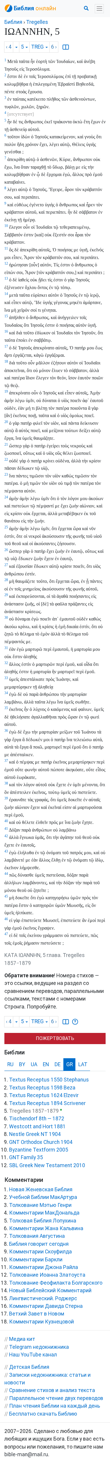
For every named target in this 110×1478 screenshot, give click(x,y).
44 (6, 874)
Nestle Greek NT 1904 (35, 1134)
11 (6, 248)
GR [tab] (69, 1064)
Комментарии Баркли (35, 1260)
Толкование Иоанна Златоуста (47, 1275)
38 (6, 783)
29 (6, 595)
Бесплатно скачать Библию (43, 1414)
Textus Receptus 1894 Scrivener (47, 1103)
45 (6, 896)
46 (6, 919)
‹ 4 (8, 47)
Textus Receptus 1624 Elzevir (44, 1095)
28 (6, 580)
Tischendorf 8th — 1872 (36, 1119)
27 (6, 565)
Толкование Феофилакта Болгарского (55, 1283)
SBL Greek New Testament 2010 (47, 1165)
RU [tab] (10, 1064)
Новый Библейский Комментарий (50, 1290)
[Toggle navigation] (99, 8)
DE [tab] (57, 1064)
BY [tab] (22, 1064)
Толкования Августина (37, 1236)
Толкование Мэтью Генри (40, 1205)
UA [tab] (34, 1064)
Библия (13, 22)
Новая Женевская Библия (40, 1189)
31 (6, 648)
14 (6, 294)
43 (6, 851)
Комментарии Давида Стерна (46, 1306)
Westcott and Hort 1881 (37, 1126)
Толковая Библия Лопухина (42, 1221)
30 (6, 618)
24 (6, 497)
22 (6, 459)
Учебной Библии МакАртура (43, 1197)
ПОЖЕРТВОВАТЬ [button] (55, 1038)
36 (6, 731)
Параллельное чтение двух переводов (56, 1398)
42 (6, 836)
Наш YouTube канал (33, 1355)
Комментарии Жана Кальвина (46, 1228)
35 (6, 708)
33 (6, 678)
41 (6, 829)
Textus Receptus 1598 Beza (42, 1088)
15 (6, 316)
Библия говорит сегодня (39, 1244)
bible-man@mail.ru (26, 1454)
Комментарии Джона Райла (43, 1267)
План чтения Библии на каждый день (54, 1406)
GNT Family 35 (26, 1157)
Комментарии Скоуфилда (40, 1252)
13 (6, 278)
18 (6, 361)
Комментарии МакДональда (44, 1213)
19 (6, 391)
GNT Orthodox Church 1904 (40, 1142)
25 (6, 527)
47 (6, 934)
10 (6, 226)
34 (6, 693)
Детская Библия (29, 1367)
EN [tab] (46, 1064)
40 (6, 821)
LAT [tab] (82, 1064)
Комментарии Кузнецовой (41, 1322)
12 (6, 263)
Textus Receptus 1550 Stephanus (49, 1080)
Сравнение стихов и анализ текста (52, 1390)
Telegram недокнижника (39, 1347)
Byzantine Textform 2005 (38, 1150)
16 (6, 331)
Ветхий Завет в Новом (36, 1314)
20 (6, 422)
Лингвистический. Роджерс (43, 1298)
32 (6, 663)
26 (6, 550)
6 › (54, 47)
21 (6, 444)
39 (6, 798)
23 (6, 474)
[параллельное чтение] (66, 47)
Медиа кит (22, 1339)
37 (6, 761)
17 (6, 346)
